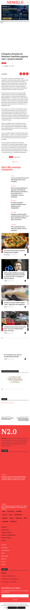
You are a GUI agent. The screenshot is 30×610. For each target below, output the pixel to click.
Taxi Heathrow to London (7, 402)
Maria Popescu (7, 254)
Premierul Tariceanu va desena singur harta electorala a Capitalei (23, 419)
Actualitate (13, 200)
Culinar (12, 175)
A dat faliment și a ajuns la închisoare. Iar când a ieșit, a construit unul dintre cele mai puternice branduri (14, 507)
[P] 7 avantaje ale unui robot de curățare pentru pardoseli (18, 228)
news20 (5, 280)
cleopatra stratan (17, 157)
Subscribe (15, 599)
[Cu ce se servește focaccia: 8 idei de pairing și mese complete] (5, 179)
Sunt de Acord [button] (21, 607)
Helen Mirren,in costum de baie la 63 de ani (7, 418)
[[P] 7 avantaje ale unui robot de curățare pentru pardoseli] (5, 228)
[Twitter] (24, 73)
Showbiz (3, 63)
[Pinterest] (27, 73)
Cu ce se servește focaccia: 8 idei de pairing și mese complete (19, 179)
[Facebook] (20, 73)
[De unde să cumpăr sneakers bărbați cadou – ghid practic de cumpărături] (5, 204)
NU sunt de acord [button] (12, 607)
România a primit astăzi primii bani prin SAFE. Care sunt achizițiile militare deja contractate (15, 328)
